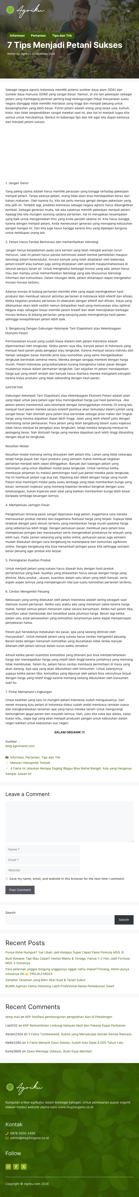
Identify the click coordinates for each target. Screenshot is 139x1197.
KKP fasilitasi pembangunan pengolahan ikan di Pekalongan (68, 1017)
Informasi (17, 757)
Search (10, 912)
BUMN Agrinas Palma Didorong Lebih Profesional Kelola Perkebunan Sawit (59, 986)
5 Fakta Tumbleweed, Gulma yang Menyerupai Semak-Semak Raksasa (80, 1034)
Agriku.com (32, 1184)
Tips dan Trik (50, 757)
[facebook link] (16, 1167)
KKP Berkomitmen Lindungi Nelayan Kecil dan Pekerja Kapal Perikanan (74, 1025)
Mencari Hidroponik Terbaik (30, 763)
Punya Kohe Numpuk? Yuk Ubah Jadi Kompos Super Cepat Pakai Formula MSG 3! (64, 952)
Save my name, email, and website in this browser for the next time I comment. (67, 879)
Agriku (25, 53)
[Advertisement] (69, 154)
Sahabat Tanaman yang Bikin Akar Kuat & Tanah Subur (45, 980)
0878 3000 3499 (22, 1133)
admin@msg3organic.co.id (29, 1138)
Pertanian (33, 757)
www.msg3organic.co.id (75, 1107)
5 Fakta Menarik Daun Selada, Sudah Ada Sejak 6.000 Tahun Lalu (75, 1042)
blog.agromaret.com (20, 746)
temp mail (12, 1017)
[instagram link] (8, 1167)
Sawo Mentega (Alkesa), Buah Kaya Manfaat (59, 1051)
